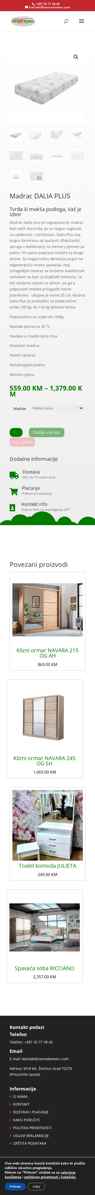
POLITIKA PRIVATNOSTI (32, 1127)
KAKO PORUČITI (26, 1119)
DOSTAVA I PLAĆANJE (31, 1112)
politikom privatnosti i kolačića (49, 1177)
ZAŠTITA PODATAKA (29, 1143)
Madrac (19, 408)
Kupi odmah (22, 442)
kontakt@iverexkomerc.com (45, 1058)
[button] (76, 57)
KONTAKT (21, 1104)
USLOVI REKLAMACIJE (31, 1135)
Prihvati (15, 1187)
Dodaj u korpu (46, 432)
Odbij (36, 1187)
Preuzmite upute (25, 1074)
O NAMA (20, 1096)
